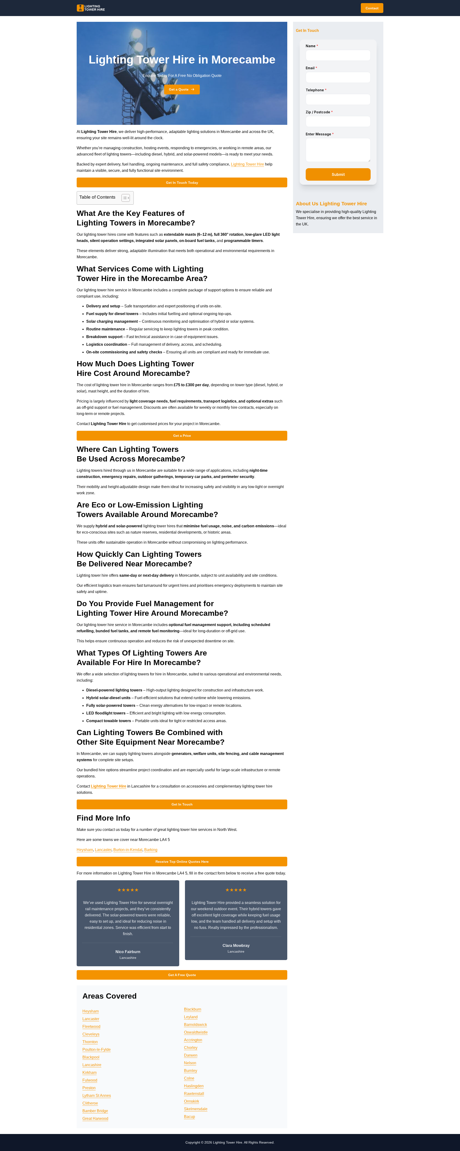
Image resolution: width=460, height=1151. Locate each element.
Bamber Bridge (95, 1111)
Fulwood (89, 1080)
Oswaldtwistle (196, 1032)
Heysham (85, 850)
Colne (189, 1078)
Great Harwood (95, 1118)
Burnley (190, 1071)
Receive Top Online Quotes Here (182, 861)
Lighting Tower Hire (247, 164)
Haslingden (194, 1086)
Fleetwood (91, 1026)
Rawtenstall (194, 1094)
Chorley (190, 1048)
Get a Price (182, 435)
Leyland (191, 1017)
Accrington (193, 1040)
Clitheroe (90, 1103)
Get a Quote (179, 89)
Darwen (190, 1055)
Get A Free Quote (182, 975)
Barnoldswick (195, 1025)
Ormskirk (191, 1101)
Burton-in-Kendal (127, 850)
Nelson (190, 1063)
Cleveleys (90, 1034)
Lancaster (103, 850)
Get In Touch (182, 804)
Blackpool (90, 1057)
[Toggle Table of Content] (123, 198)
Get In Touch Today (182, 182)
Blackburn (192, 1009)
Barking (150, 850)
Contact (372, 8)
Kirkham (89, 1072)
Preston (89, 1088)
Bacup (189, 1117)
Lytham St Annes (96, 1095)
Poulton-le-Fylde (96, 1049)
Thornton (90, 1042)
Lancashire (91, 1065)
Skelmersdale (195, 1109)
